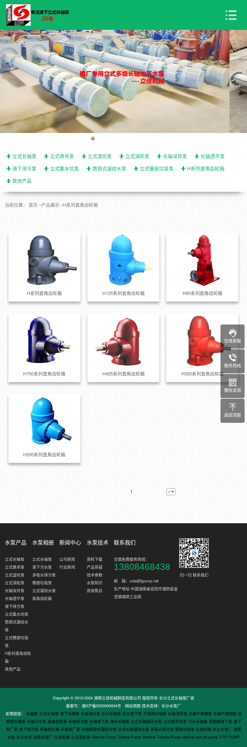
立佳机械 (204, 729)
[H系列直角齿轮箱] (44, 260)
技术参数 (94, 575)
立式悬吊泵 (62, 156)
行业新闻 (67, 567)
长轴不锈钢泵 (201, 713)
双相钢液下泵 (221, 721)
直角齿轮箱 (42, 598)
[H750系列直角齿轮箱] (44, 341)
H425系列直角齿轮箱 (123, 373)
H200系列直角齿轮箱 (44, 454)
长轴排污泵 (78, 721)
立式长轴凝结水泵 (134, 729)
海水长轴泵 (120, 721)
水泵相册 (43, 542)
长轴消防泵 (178, 713)
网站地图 (133, 705)
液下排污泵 (24, 168)
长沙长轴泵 (112, 713)
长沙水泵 (24, 737)
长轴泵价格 (50, 729)
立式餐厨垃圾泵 (157, 168)
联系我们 (125, 542)
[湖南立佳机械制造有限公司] (42, 15)
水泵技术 (97, 542)
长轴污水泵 (37, 721)
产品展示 (50, 204)
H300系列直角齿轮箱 (202, 373)
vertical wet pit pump (200, 737)
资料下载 (94, 559)
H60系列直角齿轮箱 (202, 293)
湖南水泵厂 (43, 737)
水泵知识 (94, 582)
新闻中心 (70, 542)
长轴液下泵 (99, 721)
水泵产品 (16, 542)
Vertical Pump (104, 737)
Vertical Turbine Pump (162, 737)
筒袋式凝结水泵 (109, 168)
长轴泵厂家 (71, 729)
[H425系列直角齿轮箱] (123, 341)
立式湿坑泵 (100, 156)
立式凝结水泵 (44, 590)
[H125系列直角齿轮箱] (123, 260)
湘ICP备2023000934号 (101, 705)
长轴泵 (32, 713)
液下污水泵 (42, 567)
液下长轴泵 (70, 713)
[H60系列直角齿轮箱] (202, 260)
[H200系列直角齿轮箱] (44, 422)
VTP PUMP (229, 737)
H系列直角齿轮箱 (205, 168)
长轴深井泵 (175, 156)
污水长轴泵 (198, 721)
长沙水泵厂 (171, 705)
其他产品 (22, 180)
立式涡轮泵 (137, 156)
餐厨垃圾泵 (42, 582)
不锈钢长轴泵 (155, 713)
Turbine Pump (129, 737)
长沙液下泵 (132, 713)
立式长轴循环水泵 (147, 721)
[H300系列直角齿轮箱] (202, 341)
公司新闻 (67, 559)
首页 (33, 204)
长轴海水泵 (91, 713)
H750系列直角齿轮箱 (44, 373)
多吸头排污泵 (44, 575)
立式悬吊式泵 (175, 721)
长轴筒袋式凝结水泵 (99, 729)
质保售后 (94, 590)
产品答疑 (94, 567)
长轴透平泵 (213, 156)
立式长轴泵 (24, 156)
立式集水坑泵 (64, 168)
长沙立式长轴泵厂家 (176, 698)
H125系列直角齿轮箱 (123, 293)
